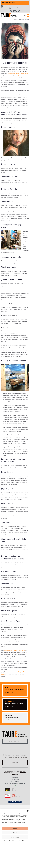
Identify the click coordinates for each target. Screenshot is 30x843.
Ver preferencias (15, 837)
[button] (27, 810)
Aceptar (15, 828)
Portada (13, 19)
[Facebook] (11, 11)
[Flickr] (19, 11)
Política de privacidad (16, 840)
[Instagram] (14, 11)
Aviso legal (24, 840)
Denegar (15, 833)
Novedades (18, 19)
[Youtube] (16, 11)
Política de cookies (7, 840)
